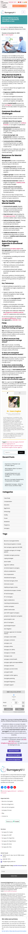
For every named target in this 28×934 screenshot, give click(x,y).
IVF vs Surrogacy (8, 597)
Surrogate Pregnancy (9, 681)
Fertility (6, 515)
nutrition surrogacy (9, 606)
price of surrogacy (9, 622)
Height (4, 702)
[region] (14, 925)
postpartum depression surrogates (13, 616)
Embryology (7, 511)
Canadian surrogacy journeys (11, 555)
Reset (19, 709)
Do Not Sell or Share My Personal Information (14, 931)
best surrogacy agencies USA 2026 (13, 547)
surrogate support (9, 685)
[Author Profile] (8, 393)
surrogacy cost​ (12, 445)
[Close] (26, 918)
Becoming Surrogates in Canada (12, 544)
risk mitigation (7, 629)
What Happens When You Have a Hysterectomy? (13, 469)
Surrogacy (6, 528)
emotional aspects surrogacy (11, 568)
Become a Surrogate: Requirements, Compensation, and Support (14, 480)
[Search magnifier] (25, 6)
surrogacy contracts (9, 640)
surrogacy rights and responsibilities (13, 662)
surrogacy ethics (8, 646)
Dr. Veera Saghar (8, 35)
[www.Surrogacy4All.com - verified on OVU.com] (14, 793)
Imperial (14, 696)
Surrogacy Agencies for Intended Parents (12, 632)
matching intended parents (11, 603)
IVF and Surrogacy (8, 593)
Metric (13, 699)
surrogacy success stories (11, 669)
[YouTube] (14, 787)
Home (2, 27)
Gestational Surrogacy (10, 577)
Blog (6, 27)
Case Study (7, 498)
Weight (5, 705)
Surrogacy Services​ (9, 665)
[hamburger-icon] (23, 12)
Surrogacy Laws (8, 656)
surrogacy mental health (10, 659)
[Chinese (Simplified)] (19, 2)
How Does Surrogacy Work (14, 442)
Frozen (6, 518)
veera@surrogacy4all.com (14, 414)
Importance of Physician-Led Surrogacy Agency (12, 464)
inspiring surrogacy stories (11, 587)
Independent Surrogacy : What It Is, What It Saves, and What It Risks (14, 484)
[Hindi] (24, 2)
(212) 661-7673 (12, 2)
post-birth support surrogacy (11, 613)
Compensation (8, 501)
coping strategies (8, 558)
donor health (7, 561)
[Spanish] (26, 2)
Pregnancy (7, 525)
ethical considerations (10, 571)
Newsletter (7, 521)
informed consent (9, 584)
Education (6, 505)
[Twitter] (5, 787)
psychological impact (9, 625)
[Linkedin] (11, 787)
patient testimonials (9, 609)
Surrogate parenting (9, 678)
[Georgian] (23, 2)
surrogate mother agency (14, 447)
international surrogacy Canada (12, 590)
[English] (21, 2)
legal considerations (9, 600)
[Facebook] (2, 787)
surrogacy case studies (10, 637)
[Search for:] (14, 452)
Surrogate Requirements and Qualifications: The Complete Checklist (12, 475)
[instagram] (8, 787)
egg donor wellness (9, 565)
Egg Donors (7, 508)
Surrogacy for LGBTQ (9, 649)
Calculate (8, 709)
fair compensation (9, 574)
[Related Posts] (20, 393)
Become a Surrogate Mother (11, 541)
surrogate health (8, 672)
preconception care (9, 619)
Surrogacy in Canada (9, 653)
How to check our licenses (10, 891)
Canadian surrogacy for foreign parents (12, 551)
